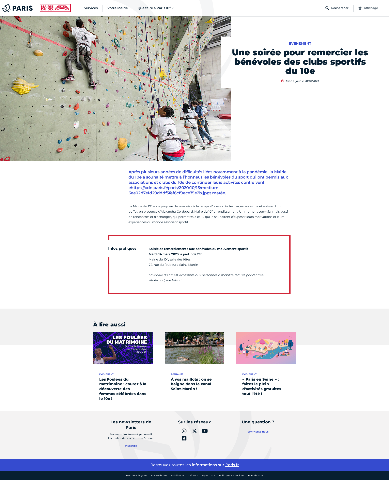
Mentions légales (136, 475)
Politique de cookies (231, 475)
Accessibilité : (174, 475)
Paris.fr (232, 465)
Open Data (208, 475)
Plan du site (255, 475)
